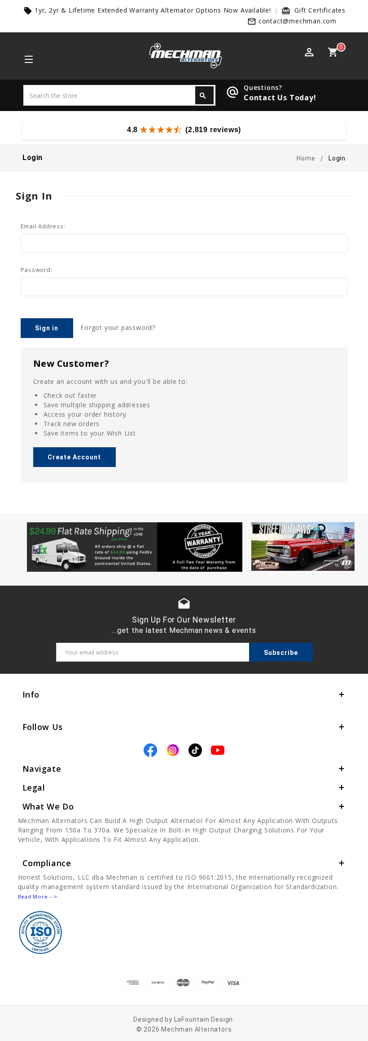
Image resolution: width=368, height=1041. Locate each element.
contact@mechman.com (297, 21)
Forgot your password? (117, 327)
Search (203, 96)
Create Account (74, 457)
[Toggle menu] (28, 60)
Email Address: (43, 226)
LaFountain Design (203, 1019)
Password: (37, 270)
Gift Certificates (320, 10)
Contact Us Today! (280, 97)
